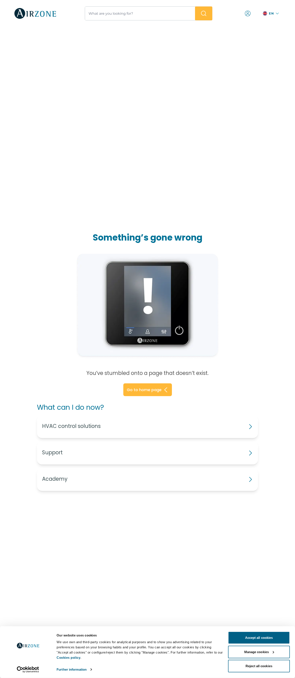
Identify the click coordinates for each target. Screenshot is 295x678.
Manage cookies (256, 652)
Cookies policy (68, 657)
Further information (72, 669)
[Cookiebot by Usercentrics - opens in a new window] (28, 669)
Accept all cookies (259, 637)
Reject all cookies (259, 666)
